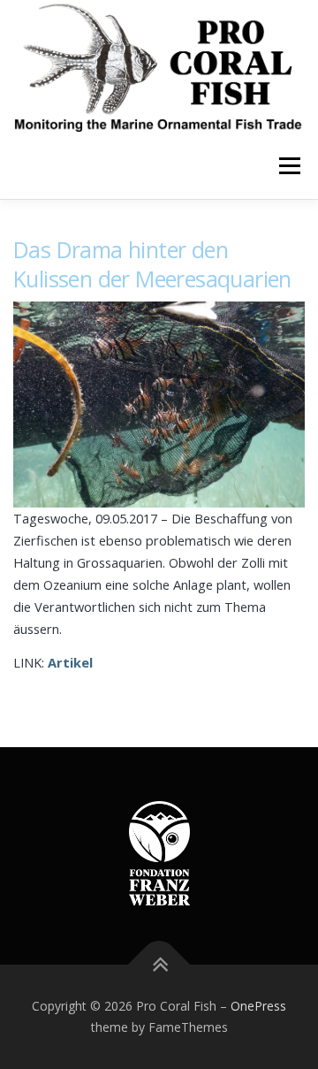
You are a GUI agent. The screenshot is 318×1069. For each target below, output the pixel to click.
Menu (288, 165)
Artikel (70, 662)
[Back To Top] (159, 965)
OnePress (258, 1005)
